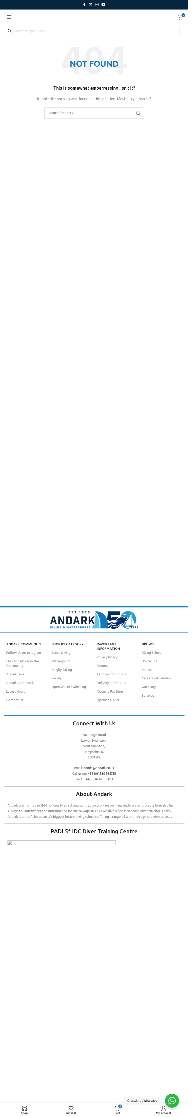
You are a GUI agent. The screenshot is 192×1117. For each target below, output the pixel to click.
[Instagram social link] (97, 5)
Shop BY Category (68, 644)
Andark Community (23, 644)
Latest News (15, 692)
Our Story (149, 687)
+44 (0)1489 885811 (98, 779)
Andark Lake (15, 674)
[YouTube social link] (103, 5)
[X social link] (91, 5)
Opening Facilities (110, 692)
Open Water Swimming (69, 687)
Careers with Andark (157, 678)
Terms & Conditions (111, 674)
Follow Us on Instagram (23, 653)
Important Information (108, 647)
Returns (102, 666)
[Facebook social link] (85, 5)
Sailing (56, 678)
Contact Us (14, 700)
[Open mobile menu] (9, 17)
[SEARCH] (138, 113)
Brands (147, 670)
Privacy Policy (107, 657)
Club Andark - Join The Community (22, 664)
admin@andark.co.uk (99, 768)
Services (148, 696)
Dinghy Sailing (62, 670)
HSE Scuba (149, 661)
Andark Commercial (20, 683)
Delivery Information (112, 683)
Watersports (61, 661)
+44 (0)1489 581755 (102, 774)
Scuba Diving (61, 653)
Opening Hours (108, 700)
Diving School (152, 653)
